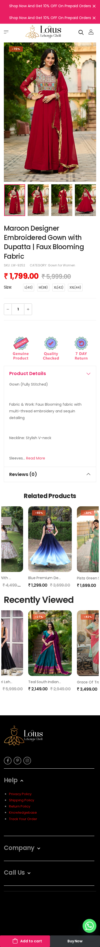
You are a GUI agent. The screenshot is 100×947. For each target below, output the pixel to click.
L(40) (29, 287)
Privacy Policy (20, 794)
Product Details (27, 373)
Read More (35, 458)
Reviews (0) (23, 474)
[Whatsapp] (89, 926)
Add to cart (31, 941)
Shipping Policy (21, 800)
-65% (39, 513)
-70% (16, 49)
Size (7, 287)
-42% (88, 617)
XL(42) (58, 287)
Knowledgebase (23, 812)
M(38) (43, 287)
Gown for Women (61, 265)
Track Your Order (23, 818)
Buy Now (75, 941)
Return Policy (19, 806)
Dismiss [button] (94, 6)
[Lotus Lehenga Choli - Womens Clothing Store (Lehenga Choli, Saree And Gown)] (43, 32)
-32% (88, 513)
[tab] (50, 373)
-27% (39, 617)
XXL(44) (75, 287)
